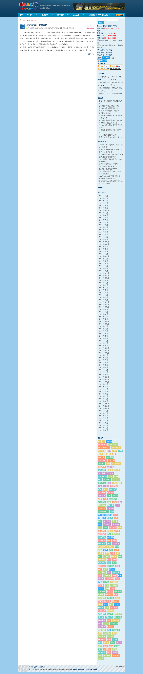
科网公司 (114, 607)
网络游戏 (117, 617)
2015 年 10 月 (104, 382)
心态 (108, 543)
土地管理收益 (103, 511)
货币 (100, 633)
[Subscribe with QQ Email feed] (103, 69)
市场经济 (101, 537)
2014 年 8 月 (103, 413)
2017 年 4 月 (103, 338)
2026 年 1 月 (103, 208)
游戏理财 (101, 591)
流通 (107, 588)
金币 (100, 646)
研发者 (100, 607)
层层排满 (101, 534)
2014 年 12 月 (104, 403)
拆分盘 (101, 93)
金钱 (111, 646)
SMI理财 (110, 457)
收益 (108, 563)
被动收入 (110, 627)
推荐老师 (101, 559)
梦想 (100, 582)
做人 (100, 480)
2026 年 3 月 (103, 203)
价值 (108, 470)
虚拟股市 (101, 627)
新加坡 (111, 569)
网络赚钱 (101, 620)
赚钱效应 (101, 639)
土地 (117, 505)
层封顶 (116, 531)
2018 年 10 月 (104, 307)
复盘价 (109, 518)
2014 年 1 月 (103, 430)
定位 (100, 527)
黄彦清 (100, 659)
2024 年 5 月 (103, 222)
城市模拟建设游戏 (105, 515)
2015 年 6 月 (103, 389)
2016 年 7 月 (103, 360)
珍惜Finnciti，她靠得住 (36, 25)
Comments (90, 26)
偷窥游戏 (107, 480)
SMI (113, 454)
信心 (116, 476)
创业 (60, 28)
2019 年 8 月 (103, 283)
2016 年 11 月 (104, 350)
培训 (115, 515)
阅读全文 (91, 54)
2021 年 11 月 (104, 256)
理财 (116, 595)
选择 (100, 643)
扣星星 (100, 553)
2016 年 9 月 (103, 355)
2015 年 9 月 (103, 384)
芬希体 (106, 623)
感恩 (100, 550)
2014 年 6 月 (103, 418)
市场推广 (116, 534)
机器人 (100, 579)
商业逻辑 (101, 502)
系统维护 (101, 614)
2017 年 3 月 (103, 341)
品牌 (100, 499)
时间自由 (116, 572)
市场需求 (101, 540)
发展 (108, 495)
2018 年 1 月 (103, 319)
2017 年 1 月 (103, 346)
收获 (114, 563)
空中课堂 (110, 611)
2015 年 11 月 (104, 379)
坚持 (112, 511)
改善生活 (110, 566)
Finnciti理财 (102, 451)
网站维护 (108, 617)
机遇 (117, 579)
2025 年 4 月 (103, 215)
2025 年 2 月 (103, 217)
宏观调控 (116, 524)
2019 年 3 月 (103, 295)
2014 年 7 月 (103, 416)
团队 (119, 502)
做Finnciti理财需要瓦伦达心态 (110, 108)
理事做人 (108, 595)
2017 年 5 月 (103, 336)
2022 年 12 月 (104, 242)
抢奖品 (106, 556)
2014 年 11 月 (104, 406)
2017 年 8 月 (103, 329)
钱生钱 (117, 646)
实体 (105, 527)
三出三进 (111, 460)
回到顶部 (120, 666)
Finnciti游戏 (115, 448)
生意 (117, 598)
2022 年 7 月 (103, 247)
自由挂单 (116, 620)
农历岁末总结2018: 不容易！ (109, 164)
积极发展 (101, 611)
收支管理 (101, 563)
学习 (100, 524)
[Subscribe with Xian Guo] (115, 66)
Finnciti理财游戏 (33, 28)
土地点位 (110, 508)
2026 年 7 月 (103, 196)
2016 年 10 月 (104, 353)
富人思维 (101, 531)
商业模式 (112, 499)
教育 (105, 569)
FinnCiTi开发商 (103, 448)
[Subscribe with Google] (103, 66)
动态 (100, 489)
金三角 (118, 643)
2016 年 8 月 (103, 358)
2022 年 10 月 (104, 244)
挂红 (120, 556)
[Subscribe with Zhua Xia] (115, 69)
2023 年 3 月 (103, 237)
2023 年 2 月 (103, 239)
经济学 (109, 614)
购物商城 (107, 633)
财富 (108, 630)
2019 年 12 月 (104, 273)
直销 (105, 604)
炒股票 (109, 591)
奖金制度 (107, 521)
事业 (108, 464)
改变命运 (101, 566)
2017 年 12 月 (104, 321)
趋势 (108, 639)
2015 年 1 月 (103, 401)
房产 (116, 550)
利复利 (106, 486)
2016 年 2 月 (103, 372)
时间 (108, 572)
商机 (108, 502)
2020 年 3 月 (103, 266)
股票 (108, 620)
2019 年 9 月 (103, 280)
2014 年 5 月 (103, 420)
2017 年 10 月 (104, 324)
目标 (100, 604)
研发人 (117, 604)
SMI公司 (48, 28)
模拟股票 (114, 582)
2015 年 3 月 (103, 396)
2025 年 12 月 (104, 210)
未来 (114, 575)
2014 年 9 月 (103, 411)
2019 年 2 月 (103, 297)
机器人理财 (109, 579)
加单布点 (114, 486)
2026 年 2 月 (103, 205)
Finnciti (43, 28)
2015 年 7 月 (103, 387)
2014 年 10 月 (104, 408)
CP (99, 441)
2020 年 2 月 (103, 268)
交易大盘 (101, 467)
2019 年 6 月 (103, 288)
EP (103, 441)
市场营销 (110, 537)
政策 (117, 566)
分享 (108, 483)
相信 (111, 604)
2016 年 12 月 (104, 348)
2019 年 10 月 (104, 278)
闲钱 (114, 649)
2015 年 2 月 (103, 399)
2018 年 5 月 (103, 312)
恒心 (117, 547)
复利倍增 (101, 518)
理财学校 (101, 598)
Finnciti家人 (113, 444)
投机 (112, 553)
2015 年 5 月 (103, 391)
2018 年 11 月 (104, 304)
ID (110, 451)
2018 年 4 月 (103, 314)
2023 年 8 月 (103, 227)
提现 (108, 559)
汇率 (107, 585)
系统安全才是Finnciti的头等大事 (111, 137)
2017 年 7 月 (103, 331)
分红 (114, 483)
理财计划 (110, 598)
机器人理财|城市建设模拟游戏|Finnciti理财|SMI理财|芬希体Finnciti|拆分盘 (29, 6)
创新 (100, 486)
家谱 (119, 527)
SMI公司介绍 (117, 88)
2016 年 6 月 (103, 362)
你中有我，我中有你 (105, 473)
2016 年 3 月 (103, 370)
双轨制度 (101, 495)
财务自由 (101, 630)
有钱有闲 (107, 575)
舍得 (100, 623)
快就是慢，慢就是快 (105, 547)
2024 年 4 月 (103, 225)
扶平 (107, 553)
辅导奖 (115, 639)
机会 (119, 575)
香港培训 (116, 655)
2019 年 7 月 (103, 285)
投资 (118, 553)
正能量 (100, 585)
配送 (112, 643)
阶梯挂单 (101, 652)
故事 (100, 569)
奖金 (100, 521)
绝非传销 (117, 614)
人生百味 (101, 470)
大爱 (116, 518)
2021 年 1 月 (103, 261)
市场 (108, 534)
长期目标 (107, 649)
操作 (114, 559)
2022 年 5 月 (103, 249)
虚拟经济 (114, 623)
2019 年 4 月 (103, 292)
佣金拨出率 (102, 476)
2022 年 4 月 (103, 251)
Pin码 (100, 454)
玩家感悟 (117, 591)
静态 (108, 652)
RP (109, 454)
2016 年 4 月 (103, 367)
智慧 (100, 575)
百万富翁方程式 (104, 601)
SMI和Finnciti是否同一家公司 (109, 176)
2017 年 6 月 (103, 333)
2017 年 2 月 (103, 343)
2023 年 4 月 (103, 234)
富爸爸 (109, 531)
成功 (105, 550)
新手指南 (115, 93)
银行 (100, 649)
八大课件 (116, 480)
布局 (108, 540)
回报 (114, 502)
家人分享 (112, 527)
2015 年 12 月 (104, 377)
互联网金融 (55, 28)
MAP (120, 451)
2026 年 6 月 (103, 198)
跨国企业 (71, 28)
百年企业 (115, 601)
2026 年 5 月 (103, 201)
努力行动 (112, 489)
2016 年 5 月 (103, 365)
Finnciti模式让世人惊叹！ (108, 135)
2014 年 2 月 (103, 428)
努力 (105, 489)
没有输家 (114, 585)
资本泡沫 (110, 636)
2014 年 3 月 (103, 425)
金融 (105, 646)
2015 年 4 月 (103, 394)
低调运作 (116, 470)
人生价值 (110, 467)
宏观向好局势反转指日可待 (109, 106)
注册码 (100, 588)
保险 (110, 476)
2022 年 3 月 (103, 254)
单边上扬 (101, 492)
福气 (107, 607)
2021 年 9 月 (103, 259)
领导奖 (115, 652)
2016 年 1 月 (103, 374)
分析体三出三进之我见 (107, 178)
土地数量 (101, 508)
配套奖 (106, 643)
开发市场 (101, 543)
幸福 (114, 540)
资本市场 (101, 636)
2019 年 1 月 (103, 300)
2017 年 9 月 (103, 326)
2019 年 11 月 (104, 275)
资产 (114, 633)
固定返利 (101, 505)
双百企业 (65, 28)
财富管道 (116, 630)
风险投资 (107, 655)
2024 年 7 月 (103, 220)
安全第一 (107, 524)
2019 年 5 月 (103, 290)
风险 (100, 655)
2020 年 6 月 (103, 263)
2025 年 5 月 (103, 213)
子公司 (115, 521)
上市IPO (101, 464)
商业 (105, 499)
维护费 (100, 617)
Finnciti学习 (102, 444)
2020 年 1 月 (103, 271)
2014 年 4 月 (103, 423)
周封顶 (115, 495)
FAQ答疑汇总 (104, 77)
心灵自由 (116, 543)
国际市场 (110, 505)
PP (105, 454)
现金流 (100, 595)
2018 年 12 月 (104, 302)
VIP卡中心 (102, 460)
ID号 (114, 451)
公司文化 (101, 483)
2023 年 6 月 (103, 230)
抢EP (100, 556)
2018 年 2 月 (103, 317)
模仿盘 (106, 582)
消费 (112, 588)
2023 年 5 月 (103, 232)
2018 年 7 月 (103, 309)
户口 (111, 550)
